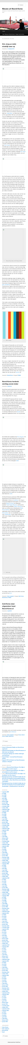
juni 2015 (4, 978)
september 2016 (5, 959)
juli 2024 (4, 831)
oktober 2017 (5, 943)
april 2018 (4, 935)
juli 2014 (4, 996)
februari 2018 (5, 938)
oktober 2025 (5, 808)
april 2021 (4, 884)
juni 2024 (4, 833)
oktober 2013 (5, 1007)
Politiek (19, 375)
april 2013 (4, 1017)
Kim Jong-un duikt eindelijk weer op (9, 45)
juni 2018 (4, 932)
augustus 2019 (5, 913)
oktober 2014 (5, 991)
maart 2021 (4, 886)
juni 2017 (4, 950)
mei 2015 (4, 980)
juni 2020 (4, 898)
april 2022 (4, 868)
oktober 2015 (5, 973)
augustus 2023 (5, 846)
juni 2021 (4, 881)
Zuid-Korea (11, 736)
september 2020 (5, 894)
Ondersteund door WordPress (14, 1042)
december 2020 (5, 889)
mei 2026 (4, 796)
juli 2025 (4, 812)
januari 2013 (5, 1021)
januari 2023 (5, 855)
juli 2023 (4, 847)
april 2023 (4, 851)
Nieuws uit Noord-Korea (12, 8)
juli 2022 (4, 865)
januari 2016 (5, 970)
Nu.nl (11, 593)
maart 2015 (4, 983)
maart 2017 (4, 954)
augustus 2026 (5, 792)
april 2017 (4, 953)
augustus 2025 (5, 811)
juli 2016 (4, 962)
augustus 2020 (5, 895)
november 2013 (5, 1005)
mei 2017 (4, 951)
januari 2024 (5, 839)
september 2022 (5, 862)
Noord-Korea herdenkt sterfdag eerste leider (10, 382)
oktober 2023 (5, 843)
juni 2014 (4, 997)
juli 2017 (4, 948)
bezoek (18, 411)
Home (3, 31)
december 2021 (5, 875)
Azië (20, 596)
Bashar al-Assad (10, 503)
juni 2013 (4, 1013)
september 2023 (5, 844)
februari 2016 (5, 969)
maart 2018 (4, 937)
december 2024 (5, 823)
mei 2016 (4, 965)
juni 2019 (4, 916)
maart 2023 (4, 852)
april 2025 (4, 817)
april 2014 (4, 1001)
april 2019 (4, 919)
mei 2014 (4, 999)
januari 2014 (5, 1004)
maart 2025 (4, 819)
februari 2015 (5, 985)
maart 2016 (4, 967)
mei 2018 (4, 934)
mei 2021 (4, 883)
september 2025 (5, 809)
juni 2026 (4, 795)
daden (17, 460)
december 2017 (5, 942)
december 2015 (5, 972)
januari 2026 (5, 803)
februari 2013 (5, 1020)
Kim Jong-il (23, 151)
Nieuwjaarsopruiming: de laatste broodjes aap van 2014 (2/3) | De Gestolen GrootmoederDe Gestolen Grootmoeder (13, 778)
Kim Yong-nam (20, 436)
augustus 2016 (5, 961)
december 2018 (5, 926)
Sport (3, 1032)
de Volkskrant (13, 731)
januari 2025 (5, 822)
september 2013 (5, 1009)
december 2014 (5, 988)
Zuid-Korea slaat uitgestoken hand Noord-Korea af (8, 606)
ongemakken (9, 113)
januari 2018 (5, 940)
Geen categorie (10, 596)
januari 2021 (5, 887)
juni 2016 (4, 964)
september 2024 (5, 828)
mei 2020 (4, 900)
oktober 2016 (5, 957)
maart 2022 (4, 870)
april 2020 (4, 902)
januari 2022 (5, 873)
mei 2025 (4, 815)
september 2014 (5, 993)
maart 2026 (4, 800)
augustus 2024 (5, 830)
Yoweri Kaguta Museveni (11, 505)
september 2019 (5, 911)
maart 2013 (4, 1018)
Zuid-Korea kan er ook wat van (17, 786)
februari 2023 (5, 854)
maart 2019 (4, 921)
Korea (22, 596)
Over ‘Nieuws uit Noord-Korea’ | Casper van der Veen (13, 34)
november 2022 (5, 859)
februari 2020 (5, 905)
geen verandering (6, 284)
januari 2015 (5, 986)
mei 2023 (4, 849)
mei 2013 (4, 1015)
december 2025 (5, 804)
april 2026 (4, 798)
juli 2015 (4, 977)
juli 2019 (4, 914)
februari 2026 (5, 801)
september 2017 (5, 945)
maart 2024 (4, 836)
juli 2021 (4, 879)
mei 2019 (4, 918)
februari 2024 (5, 838)
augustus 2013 (5, 1010)
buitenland (16, 500)
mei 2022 (4, 867)
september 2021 (5, 878)
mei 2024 (4, 835)
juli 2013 (4, 1012)
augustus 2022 (5, 863)
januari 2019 (5, 924)
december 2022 (5, 857)
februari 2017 (5, 956)
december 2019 (5, 908)
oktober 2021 (5, 876)
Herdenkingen (8, 514)
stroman (17, 372)
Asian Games (5, 1027)
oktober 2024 (5, 827)
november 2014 (5, 989)
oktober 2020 (5, 892)
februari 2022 (5, 871)
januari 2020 (5, 906)
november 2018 (5, 927)
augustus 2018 (5, 929)
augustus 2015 (5, 975)
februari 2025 (5, 820)
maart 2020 (4, 903)
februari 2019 (5, 922)
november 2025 (5, 806)
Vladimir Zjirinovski (18, 506)
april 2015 (4, 981)
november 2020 (5, 890)
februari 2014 (5, 1002)
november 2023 (5, 841)
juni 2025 (4, 814)
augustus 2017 (5, 946)
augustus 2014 (5, 994)
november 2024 (5, 825)
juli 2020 (4, 897)
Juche (11, 493)
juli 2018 (4, 930)
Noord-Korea (10, 375)
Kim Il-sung (7, 145)
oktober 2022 (5, 860)
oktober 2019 (5, 910)
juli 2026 (4, 793)
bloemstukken (5, 513)
